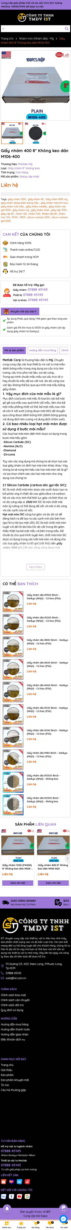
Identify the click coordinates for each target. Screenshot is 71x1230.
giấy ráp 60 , (8, 213)
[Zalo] (3, 1196)
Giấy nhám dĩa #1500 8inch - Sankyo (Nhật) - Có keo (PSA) (44, 596)
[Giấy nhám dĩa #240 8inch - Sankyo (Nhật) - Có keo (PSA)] (13, 737)
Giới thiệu (6, 1070)
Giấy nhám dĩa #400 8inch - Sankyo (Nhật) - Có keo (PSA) (47, 687)
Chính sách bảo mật (13, 995)
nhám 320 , (35, 213)
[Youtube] (19, 1196)
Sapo (44, 1216)
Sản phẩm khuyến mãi (15, 1080)
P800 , (23, 217)
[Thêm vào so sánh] (30, 839)
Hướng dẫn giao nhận (14, 1034)
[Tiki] (19, 1181)
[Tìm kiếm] (66, 28)
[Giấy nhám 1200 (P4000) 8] (17, 845)
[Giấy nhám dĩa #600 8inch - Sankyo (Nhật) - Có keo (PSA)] (13, 669)
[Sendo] (27, 1181)
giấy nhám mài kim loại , (55, 202)
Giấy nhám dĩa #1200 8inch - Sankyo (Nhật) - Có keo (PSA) (44, 619)
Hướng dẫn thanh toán (15, 1029)
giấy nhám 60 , (36, 199)
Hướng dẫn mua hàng (14, 1024)
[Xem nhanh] (30, 845)
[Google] (27, 1196)
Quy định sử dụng (12, 1010)
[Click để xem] (35, 85)
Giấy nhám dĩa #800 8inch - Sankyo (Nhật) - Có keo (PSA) (47, 641)
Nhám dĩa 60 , (50, 213)
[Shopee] (3, 1181)
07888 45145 (38, 289)
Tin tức (5, 1085)
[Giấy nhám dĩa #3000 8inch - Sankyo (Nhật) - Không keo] (13, 782)
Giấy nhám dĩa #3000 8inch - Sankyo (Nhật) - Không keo (43, 777)
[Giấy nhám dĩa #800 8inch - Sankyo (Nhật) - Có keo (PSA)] (13, 646)
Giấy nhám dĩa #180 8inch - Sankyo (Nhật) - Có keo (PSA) (47, 754)
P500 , (15, 217)
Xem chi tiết (17, 883)
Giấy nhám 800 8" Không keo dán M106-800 (53, 867)
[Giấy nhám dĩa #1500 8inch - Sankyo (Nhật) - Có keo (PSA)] (13, 601)
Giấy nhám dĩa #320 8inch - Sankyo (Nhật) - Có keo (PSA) (47, 709)
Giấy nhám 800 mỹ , (57, 199)
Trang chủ (7, 1065)
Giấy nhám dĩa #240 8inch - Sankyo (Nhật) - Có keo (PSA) (47, 732)
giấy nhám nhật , (40, 210)
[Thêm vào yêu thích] (30, 833)
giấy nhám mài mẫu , (13, 206)
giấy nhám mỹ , (21, 210)
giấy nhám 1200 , (17, 199)
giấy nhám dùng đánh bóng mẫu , (20, 202)
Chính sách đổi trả (12, 1005)
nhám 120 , (22, 213)
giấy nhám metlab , (37, 206)
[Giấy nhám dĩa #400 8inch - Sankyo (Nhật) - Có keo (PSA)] (13, 692)
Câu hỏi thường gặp (13, 1090)
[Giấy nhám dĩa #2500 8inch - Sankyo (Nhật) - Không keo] (13, 804)
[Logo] (35, 17)
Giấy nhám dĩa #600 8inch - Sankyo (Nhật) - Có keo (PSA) (47, 664)
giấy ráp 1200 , (59, 210)
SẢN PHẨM (35, 824)
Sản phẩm (7, 1075)
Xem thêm (35, 567)
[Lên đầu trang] (63, 1198)
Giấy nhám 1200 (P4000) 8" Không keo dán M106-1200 (17, 867)
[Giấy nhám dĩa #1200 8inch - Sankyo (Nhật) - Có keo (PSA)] (13, 624)
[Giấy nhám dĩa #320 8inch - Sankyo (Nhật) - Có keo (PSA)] (13, 714)
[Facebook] (11, 1196)
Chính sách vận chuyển (15, 1000)
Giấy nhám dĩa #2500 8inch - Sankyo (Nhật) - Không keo (43, 799)
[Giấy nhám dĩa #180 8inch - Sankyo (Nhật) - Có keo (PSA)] (13, 759)
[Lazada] (11, 1181)
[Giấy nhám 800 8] (53, 845)
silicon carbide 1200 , (39, 217)
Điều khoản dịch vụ (13, 1039)
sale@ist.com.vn (16, 978)
